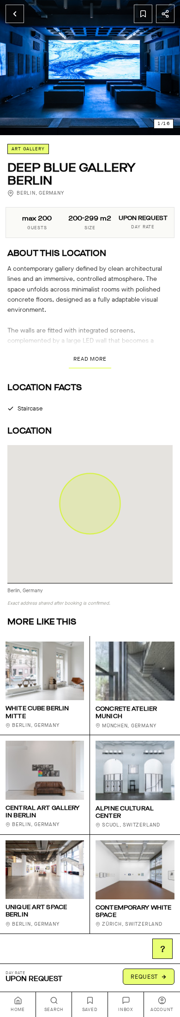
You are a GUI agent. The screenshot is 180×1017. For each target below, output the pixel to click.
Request (144, 977)
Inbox (125, 1009)
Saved (90, 1009)
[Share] (165, 14)
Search (54, 1009)
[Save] (143, 14)
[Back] (15, 14)
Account (162, 1009)
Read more (90, 359)
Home (18, 1009)
